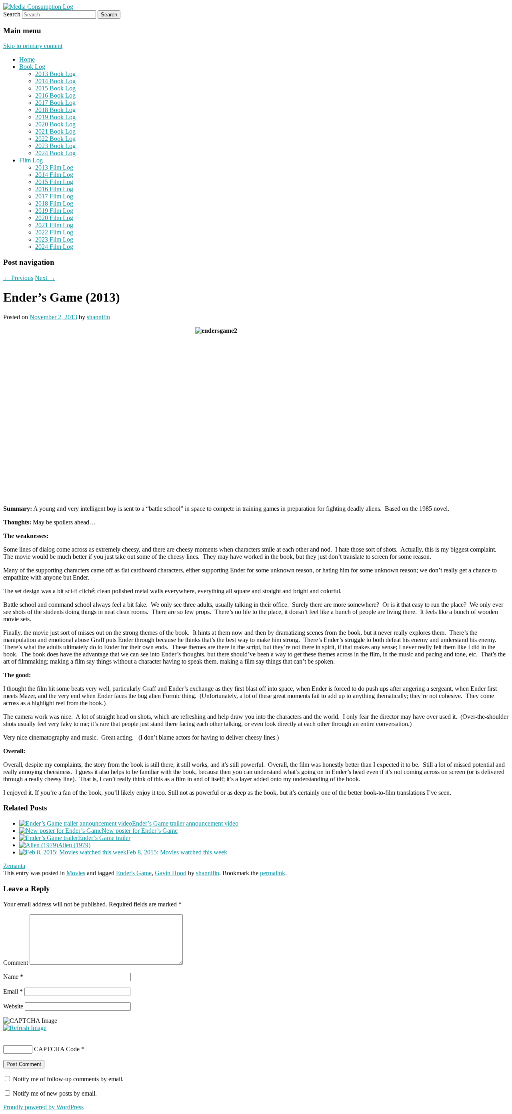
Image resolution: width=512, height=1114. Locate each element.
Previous (18, 277)
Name (13, 976)
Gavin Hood (170, 873)
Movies (75, 873)
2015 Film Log (54, 181)
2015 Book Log (55, 88)
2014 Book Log (55, 81)
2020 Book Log (55, 124)
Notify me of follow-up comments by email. (68, 1079)
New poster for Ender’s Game (140, 830)
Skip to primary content (32, 45)
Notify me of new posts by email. (55, 1093)
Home (27, 59)
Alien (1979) (74, 845)
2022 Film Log (54, 232)
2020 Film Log (54, 217)
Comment (15, 962)
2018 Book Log (55, 109)
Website (13, 1006)
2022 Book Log (55, 138)
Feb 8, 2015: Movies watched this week (176, 852)
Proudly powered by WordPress (43, 1107)
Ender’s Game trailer (104, 837)
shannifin (98, 317)
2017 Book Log (55, 102)
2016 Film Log (54, 189)
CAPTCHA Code (57, 1049)
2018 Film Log (54, 203)
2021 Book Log (55, 131)
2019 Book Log (55, 117)
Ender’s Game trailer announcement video (185, 823)
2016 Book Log (55, 95)
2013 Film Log (54, 167)
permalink (272, 873)
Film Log (31, 160)
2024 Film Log (54, 246)
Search (11, 14)
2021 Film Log (54, 225)
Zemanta (14, 865)
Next (45, 277)
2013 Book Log (55, 73)
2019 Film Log (54, 210)
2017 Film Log (54, 196)
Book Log (32, 66)
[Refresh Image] (24, 1027)
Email (13, 991)
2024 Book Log (55, 153)
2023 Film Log (54, 239)
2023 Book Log (55, 145)
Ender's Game (134, 873)
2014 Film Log (54, 174)
